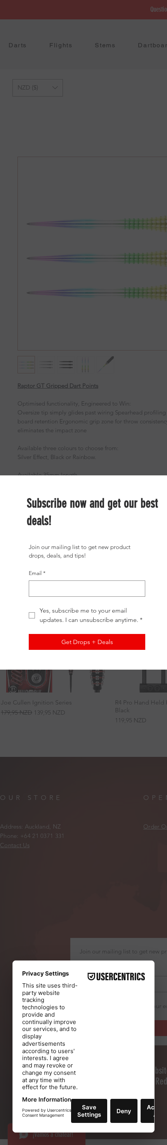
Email (37, 573)
